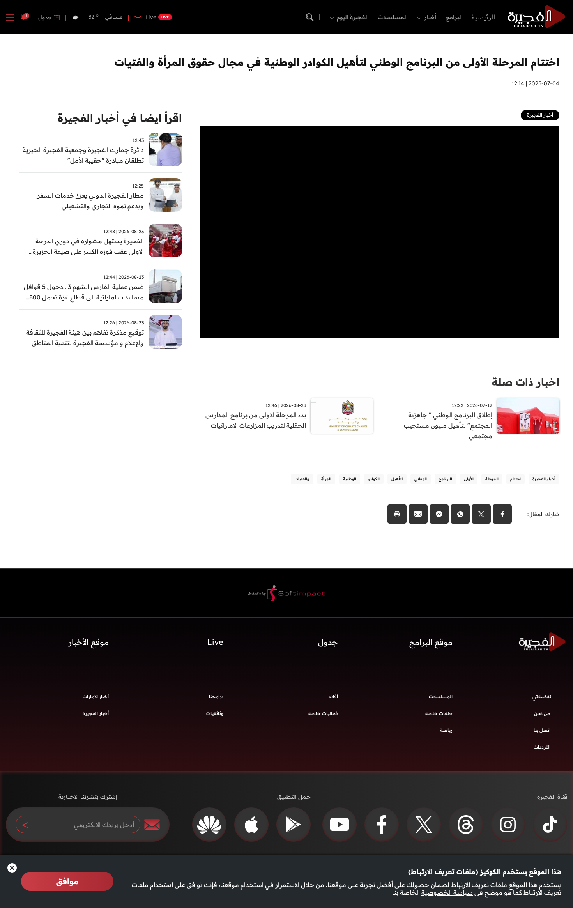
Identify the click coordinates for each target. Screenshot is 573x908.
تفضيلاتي (541, 696)
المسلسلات (393, 17)
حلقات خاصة (439, 713)
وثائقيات (214, 713)
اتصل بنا (542, 730)
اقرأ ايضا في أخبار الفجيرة (120, 118)
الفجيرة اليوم (353, 17)
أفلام (333, 696)
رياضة (446, 730)
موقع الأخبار (88, 642)
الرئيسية (483, 17)
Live (215, 642)
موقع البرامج (431, 642)
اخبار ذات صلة (525, 381)
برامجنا (216, 696)
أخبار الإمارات (96, 696)
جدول (45, 17)
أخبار (430, 17)
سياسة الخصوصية (447, 892)
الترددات (542, 747)
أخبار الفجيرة (96, 713)
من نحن (542, 713)
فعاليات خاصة (323, 713)
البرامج (454, 17)
